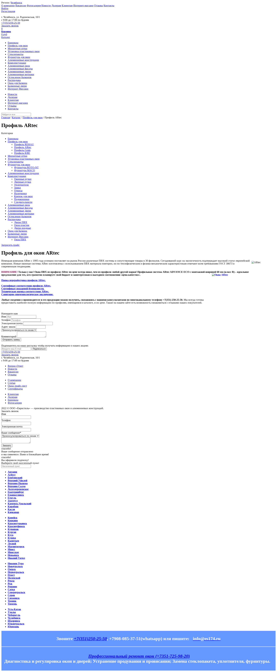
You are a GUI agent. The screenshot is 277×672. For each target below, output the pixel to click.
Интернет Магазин (18, 88)
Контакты (109, 5)
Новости (46, 5)
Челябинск (16, 2)
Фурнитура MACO (24, 170)
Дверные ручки (22, 182)
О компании (8, 5)
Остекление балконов (19, 77)
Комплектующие (17, 63)
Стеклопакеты (15, 54)
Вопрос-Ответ (15, 366)
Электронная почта (11, 323)
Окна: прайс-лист (17, 385)
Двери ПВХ (20, 222)
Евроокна (13, 42)
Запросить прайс (10, 245)
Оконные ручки (22, 179)
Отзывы (98, 5)
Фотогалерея (34, 5)
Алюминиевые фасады (20, 68)
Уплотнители (21, 184)
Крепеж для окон (23, 196)
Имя (3, 316)
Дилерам (56, 5)
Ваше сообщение (11, 432)
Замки (17, 187)
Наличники (20, 193)
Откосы (18, 190)
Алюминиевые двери (19, 71)
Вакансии (20, 5)
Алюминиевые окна (19, 65)
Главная (5, 117)
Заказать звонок (10, 25)
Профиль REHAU (24, 144)
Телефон (6, 320)
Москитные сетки (17, 48)
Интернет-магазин (83, 5)
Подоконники (21, 199)
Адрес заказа (8, 326)
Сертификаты (15, 388)
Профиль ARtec (22, 147)
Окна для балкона (17, 83)
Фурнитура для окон (19, 57)
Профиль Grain (22, 150)
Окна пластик (21, 225)
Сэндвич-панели (23, 202)
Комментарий (8, 336)
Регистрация (8, 11)
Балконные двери (17, 86)
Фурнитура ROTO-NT (26, 167)
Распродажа (14, 80)
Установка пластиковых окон (24, 51)
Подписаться (39, 349)
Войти (4, 8)
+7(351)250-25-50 (10, 22)
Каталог (5, 37)
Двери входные (22, 228)
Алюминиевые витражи (21, 74)
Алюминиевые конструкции (23, 60)
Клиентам (67, 5)
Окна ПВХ (20, 239)
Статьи (11, 383)
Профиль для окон (18, 45)
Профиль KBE (22, 153)
